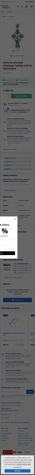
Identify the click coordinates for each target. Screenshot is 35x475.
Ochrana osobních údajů (24, 464)
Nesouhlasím (17, 467)
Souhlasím (17, 471)
